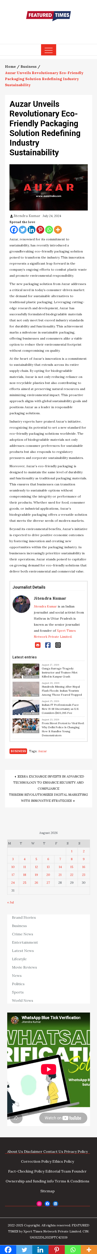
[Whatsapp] (49, 230)
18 (24, 875)
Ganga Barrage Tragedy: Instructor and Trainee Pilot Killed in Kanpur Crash (59, 672)
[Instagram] (58, 645)
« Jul (10, 902)
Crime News (22, 934)
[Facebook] (14, 230)
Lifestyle (19, 959)
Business (18, 751)
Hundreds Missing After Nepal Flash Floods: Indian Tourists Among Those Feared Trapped (62, 690)
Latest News (23, 950)
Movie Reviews (24, 967)
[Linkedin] (31, 230)
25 (24, 883)
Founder (79, 1171)
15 (71, 867)
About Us (15, 1151)
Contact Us (53, 1151)
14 (60, 867)
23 (83, 875)
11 (24, 867)
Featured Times (48, 30)
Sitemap (47, 1191)
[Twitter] (23, 230)
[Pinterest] (40, 230)
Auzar (42, 751)
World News (22, 1000)
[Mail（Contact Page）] (38, 645)
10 (13, 867)
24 (13, 883)
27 (48, 883)
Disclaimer (33, 1151)
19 (36, 875)
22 (71, 875)
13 (48, 867)
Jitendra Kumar (27, 215)
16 (83, 867)
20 (48, 875)
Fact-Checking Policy (26, 1171)
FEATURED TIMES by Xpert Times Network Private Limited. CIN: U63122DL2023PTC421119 (48, 1231)
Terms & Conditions (72, 1181)
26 (36, 883)
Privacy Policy (76, 1151)
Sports (18, 992)
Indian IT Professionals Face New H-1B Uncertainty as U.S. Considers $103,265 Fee (60, 709)
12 (36, 867)
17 (13, 875)
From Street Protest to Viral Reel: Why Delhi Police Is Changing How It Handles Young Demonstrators (63, 729)
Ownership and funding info (30, 1181)
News (17, 975)
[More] (58, 230)
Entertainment (25, 942)
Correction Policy (36, 1161)
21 (60, 875)
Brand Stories (24, 917)
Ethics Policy (63, 1161)
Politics (18, 984)
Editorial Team (58, 1171)
